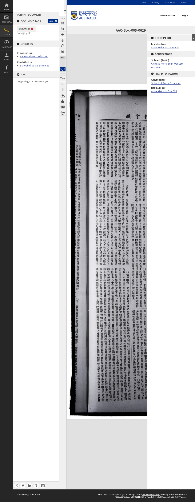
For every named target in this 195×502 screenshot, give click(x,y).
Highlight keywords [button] (62, 90)
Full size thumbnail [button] (62, 23)
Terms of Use (34, 494)
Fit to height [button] (62, 40)
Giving (155, 2)
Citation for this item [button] (62, 113)
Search (6, 34)
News (144, 2)
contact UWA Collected (151, 494)
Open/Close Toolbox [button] (65, 7)
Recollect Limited (154, 497)
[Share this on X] (17, 483)
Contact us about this (62, 107)
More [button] (6, 72)
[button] (63, 69)
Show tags (24, 28)
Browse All (7, 22)
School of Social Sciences (34, 65)
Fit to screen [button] (62, 29)
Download (62, 95)
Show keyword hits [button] (62, 84)
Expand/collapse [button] (193, 37)
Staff (183, 2)
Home (6, 9)
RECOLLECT (119, 497)
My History (7, 47)
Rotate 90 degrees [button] (62, 46)
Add (52, 20)
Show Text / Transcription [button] (62, 78)
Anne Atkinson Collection (34, 56)
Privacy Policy (22, 494)
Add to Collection (62, 101)
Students (170, 2)
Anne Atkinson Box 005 (164, 91)
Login (6, 59)
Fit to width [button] (62, 34)
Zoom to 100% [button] (62, 51)
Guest (172, 15)
